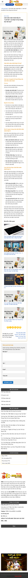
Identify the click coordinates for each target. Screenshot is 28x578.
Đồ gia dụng (5, 8)
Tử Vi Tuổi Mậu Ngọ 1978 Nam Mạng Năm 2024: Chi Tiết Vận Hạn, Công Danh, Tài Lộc (13, 439)
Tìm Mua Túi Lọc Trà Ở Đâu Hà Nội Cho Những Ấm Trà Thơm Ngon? (7, 335)
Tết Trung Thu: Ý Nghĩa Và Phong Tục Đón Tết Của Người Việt (12, 430)
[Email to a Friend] (15, 327)
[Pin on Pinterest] (18, 327)
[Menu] (2, 2)
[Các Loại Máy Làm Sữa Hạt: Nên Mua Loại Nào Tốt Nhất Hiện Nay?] (14, 296)
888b (2, 520)
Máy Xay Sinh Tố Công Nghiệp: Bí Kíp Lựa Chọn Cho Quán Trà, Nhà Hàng (14, 270)
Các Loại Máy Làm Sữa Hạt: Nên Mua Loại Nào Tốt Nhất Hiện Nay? (13, 303)
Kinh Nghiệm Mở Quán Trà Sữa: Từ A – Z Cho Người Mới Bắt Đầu (13, 253)
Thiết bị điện (4, 463)
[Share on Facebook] (10, 327)
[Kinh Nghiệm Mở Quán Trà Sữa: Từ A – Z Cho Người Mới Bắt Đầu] (14, 246)
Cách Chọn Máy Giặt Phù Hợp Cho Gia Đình (11, 411)
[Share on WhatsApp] (8, 327)
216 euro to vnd (4, 395)
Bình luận (5, 351)
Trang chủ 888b (18, 576)
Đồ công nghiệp (5, 458)
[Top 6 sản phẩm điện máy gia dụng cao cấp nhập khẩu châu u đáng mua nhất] (14, 229)
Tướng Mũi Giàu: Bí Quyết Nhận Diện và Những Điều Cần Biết (13, 421)
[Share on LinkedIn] (20, 327)
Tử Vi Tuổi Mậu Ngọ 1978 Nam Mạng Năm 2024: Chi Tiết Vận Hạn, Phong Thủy (13, 443)
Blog (3, 455)
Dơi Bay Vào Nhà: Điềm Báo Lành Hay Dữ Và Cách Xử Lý (13, 434)
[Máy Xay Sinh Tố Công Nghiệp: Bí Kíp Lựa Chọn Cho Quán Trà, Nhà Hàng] (14, 262)
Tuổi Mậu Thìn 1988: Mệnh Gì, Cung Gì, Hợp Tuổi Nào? (13, 414)
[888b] (14, 1)
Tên (4, 363)
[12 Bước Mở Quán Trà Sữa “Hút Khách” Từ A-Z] (14, 279)
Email (4, 369)
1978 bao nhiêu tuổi (5, 398)
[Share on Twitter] (13, 327)
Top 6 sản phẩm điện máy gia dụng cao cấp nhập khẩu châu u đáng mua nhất (13, 237)
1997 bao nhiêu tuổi (5, 392)
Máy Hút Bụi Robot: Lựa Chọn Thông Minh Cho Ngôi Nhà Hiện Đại (13, 447)
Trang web (5, 375)
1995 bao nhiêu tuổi (5, 401)
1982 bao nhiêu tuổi (5, 404)
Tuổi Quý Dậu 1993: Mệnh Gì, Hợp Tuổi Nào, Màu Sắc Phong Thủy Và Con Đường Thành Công (13, 417)
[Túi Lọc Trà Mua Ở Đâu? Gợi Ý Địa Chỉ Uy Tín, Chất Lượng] (14, 312)
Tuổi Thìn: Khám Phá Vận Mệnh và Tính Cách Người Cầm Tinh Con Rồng (13, 426)
